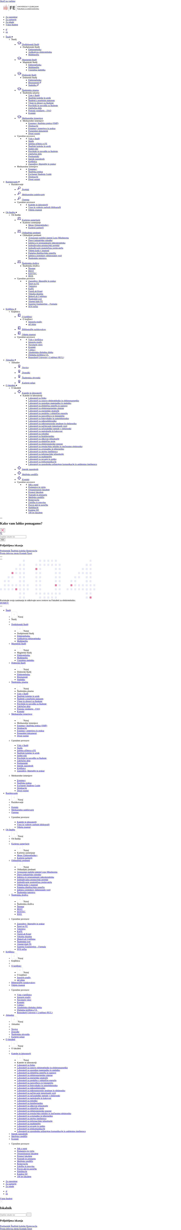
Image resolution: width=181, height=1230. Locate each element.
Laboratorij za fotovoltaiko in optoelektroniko (48, 418)
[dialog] (90, 538)
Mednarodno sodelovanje (33, 194)
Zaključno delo (35, 108)
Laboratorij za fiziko (37, 398)
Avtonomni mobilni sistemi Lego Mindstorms (48, 238)
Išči (2, 540)
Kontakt (31, 113)
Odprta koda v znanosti (38, 250)
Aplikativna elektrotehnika (40, 52)
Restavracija (33, 500)
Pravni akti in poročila (38, 505)
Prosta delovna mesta (9, 553)
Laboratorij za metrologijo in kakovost (45, 431)
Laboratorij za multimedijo (40, 456)
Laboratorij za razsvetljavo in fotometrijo (46, 416)
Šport (29, 553)
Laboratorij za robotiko (38, 434)
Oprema (25, 199)
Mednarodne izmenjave (32, 118)
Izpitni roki (33, 149)
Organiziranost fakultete (39, 489)
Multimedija (33, 54)
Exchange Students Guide (39, 174)
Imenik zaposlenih (36, 159)
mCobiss (32, 324)
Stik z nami (33, 484)
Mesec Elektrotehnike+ (38, 225)
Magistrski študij (29, 60)
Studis (31, 141)
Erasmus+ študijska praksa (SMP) (43, 123)
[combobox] (13, 536)
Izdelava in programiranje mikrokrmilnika (46, 243)
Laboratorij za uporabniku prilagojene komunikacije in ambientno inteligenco (62, 464)
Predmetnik (5, 551)
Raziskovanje (12, 182)
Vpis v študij (34, 95)
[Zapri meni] (1, 606)
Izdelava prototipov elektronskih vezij (45, 255)
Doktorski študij (28, 75)
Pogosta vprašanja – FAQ (39, 110)
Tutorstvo (32, 286)
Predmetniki (33, 156)
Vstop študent (12, 24)
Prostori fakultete (35, 492)
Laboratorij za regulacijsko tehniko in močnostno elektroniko (55, 446)
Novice (25, 367)
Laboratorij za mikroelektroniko (42, 421)
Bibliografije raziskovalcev (33, 329)
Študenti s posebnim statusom (41, 100)
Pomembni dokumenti (38, 131)
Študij (8, 37)
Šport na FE (33, 283)
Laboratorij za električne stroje (41, 441)
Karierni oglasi (28, 383)
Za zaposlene (11, 17)
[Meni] (1, 559)
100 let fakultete (35, 512)
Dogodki (25, 372)
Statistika (32, 85)
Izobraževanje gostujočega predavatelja (45, 248)
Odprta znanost (35, 210)
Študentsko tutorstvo (37, 258)
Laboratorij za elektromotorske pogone (45, 444)
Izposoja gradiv (35, 322)
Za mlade (10, 22)
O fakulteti (11, 385)
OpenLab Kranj (35, 291)
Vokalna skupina (35, 294)
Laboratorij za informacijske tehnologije (46, 454)
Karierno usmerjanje (30, 220)
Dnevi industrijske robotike (40, 240)
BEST (31, 271)
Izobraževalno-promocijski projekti (43, 245)
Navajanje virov (35, 344)
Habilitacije (33, 507)
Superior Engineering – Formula (42, 304)
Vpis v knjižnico (35, 339)
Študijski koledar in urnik (39, 98)
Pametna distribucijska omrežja (42, 253)
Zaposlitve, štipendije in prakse (42, 164)
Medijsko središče (29, 474)
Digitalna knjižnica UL (38, 355)
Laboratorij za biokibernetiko (41, 436)
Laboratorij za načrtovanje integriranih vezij (47, 426)
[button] (5, 551)
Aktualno (10, 360)
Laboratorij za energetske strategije (43, 411)
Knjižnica (32, 161)
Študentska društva (30, 263)
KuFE (31, 288)
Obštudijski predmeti (31, 233)
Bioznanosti (33, 82)
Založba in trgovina (37, 502)
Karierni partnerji (36, 227)
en (7, 32)
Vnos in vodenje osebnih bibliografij (44, 207)
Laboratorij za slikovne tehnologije (43, 439)
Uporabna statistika (36, 70)
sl (6, 29)
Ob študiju (11, 212)
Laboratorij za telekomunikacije (42, 462)
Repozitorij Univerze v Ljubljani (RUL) (46, 357)
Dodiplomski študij (30, 44)
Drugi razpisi (34, 133)
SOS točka (33, 306)
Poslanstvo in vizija (37, 487)
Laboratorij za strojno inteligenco (43, 451)
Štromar (31, 268)
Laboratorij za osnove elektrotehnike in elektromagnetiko (53, 400)
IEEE (30, 276)
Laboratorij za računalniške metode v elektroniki (49, 428)
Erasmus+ (32, 169)
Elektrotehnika (34, 49)
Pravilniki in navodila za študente (43, 105)
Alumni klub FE (35, 301)
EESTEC (32, 273)
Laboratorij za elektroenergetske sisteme (46, 408)
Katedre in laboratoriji (38, 205)
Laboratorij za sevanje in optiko (42, 459)
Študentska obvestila (30, 378)
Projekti (25, 189)
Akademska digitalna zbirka (40, 352)
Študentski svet (35, 299)
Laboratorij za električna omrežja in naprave (47, 406)
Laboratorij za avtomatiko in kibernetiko (46, 449)
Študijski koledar (18, 551)
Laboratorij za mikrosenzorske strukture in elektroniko (52, 423)
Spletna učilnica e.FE (37, 143)
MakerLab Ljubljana (37, 296)
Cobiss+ (32, 350)
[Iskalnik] (1, 518)
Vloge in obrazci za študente (41, 103)
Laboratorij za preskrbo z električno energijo (48, 413)
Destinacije (33, 126)
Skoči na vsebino (7, 1)
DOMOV (4, 603)
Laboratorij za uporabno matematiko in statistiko (49, 403)
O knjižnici (26, 316)
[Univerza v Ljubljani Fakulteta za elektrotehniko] (21, 12)
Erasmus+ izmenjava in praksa (41, 128)
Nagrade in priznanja (37, 495)
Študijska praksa (35, 171)
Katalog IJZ (33, 510)
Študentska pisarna (30, 90)
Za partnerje (11, 19)
